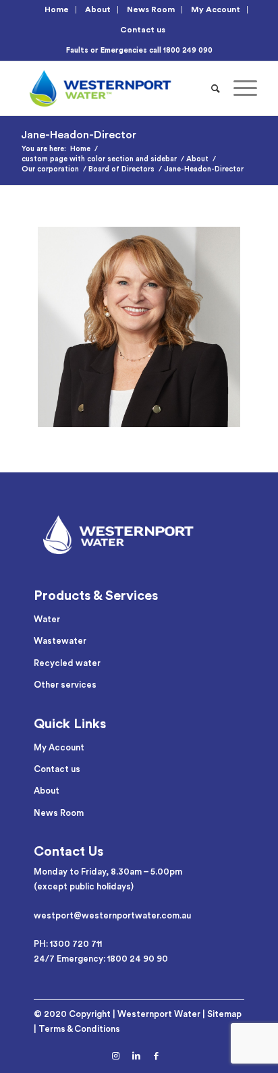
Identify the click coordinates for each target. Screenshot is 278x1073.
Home (57, 9)
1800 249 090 (188, 50)
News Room (151, 9)
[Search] (215, 88)
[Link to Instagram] (116, 1056)
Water (47, 619)
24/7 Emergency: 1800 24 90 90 (101, 958)
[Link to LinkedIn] (136, 1056)
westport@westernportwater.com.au (112, 915)
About (98, 9)
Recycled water (67, 663)
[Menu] (238, 88)
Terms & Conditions (79, 1028)
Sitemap (224, 1014)
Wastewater (60, 640)
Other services (65, 684)
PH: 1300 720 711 (68, 943)
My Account (215, 9)
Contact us (142, 30)
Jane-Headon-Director (78, 135)
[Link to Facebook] (156, 1056)
